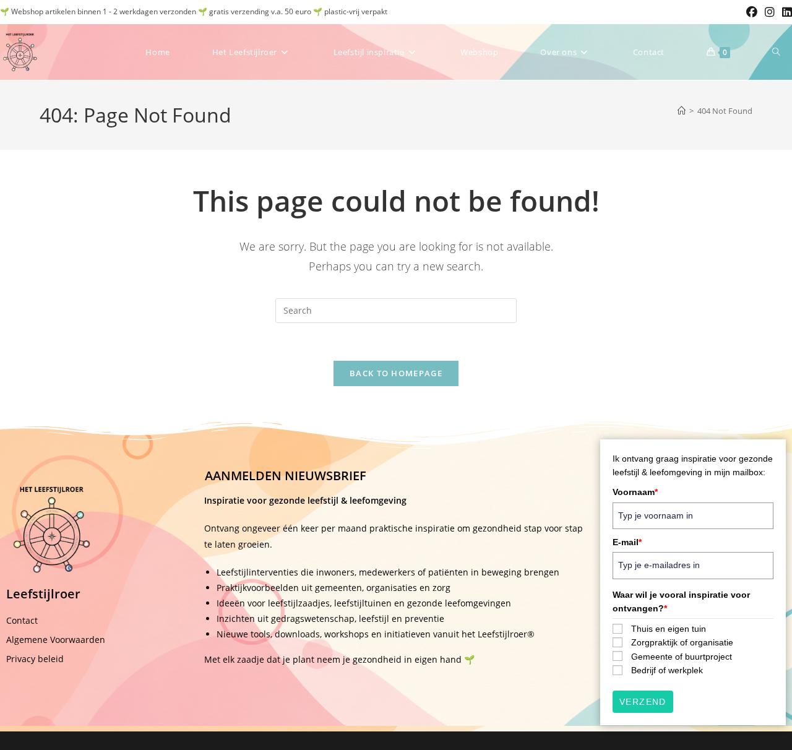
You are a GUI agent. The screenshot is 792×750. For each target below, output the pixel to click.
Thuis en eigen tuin (668, 629)
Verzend (642, 702)
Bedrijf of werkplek (667, 670)
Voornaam (635, 492)
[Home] (682, 110)
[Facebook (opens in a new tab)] (751, 12)
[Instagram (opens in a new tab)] (769, 12)
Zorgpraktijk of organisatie (682, 642)
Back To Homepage (396, 373)
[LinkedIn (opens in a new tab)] (785, 12)
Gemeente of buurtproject (681, 657)
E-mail (627, 542)
